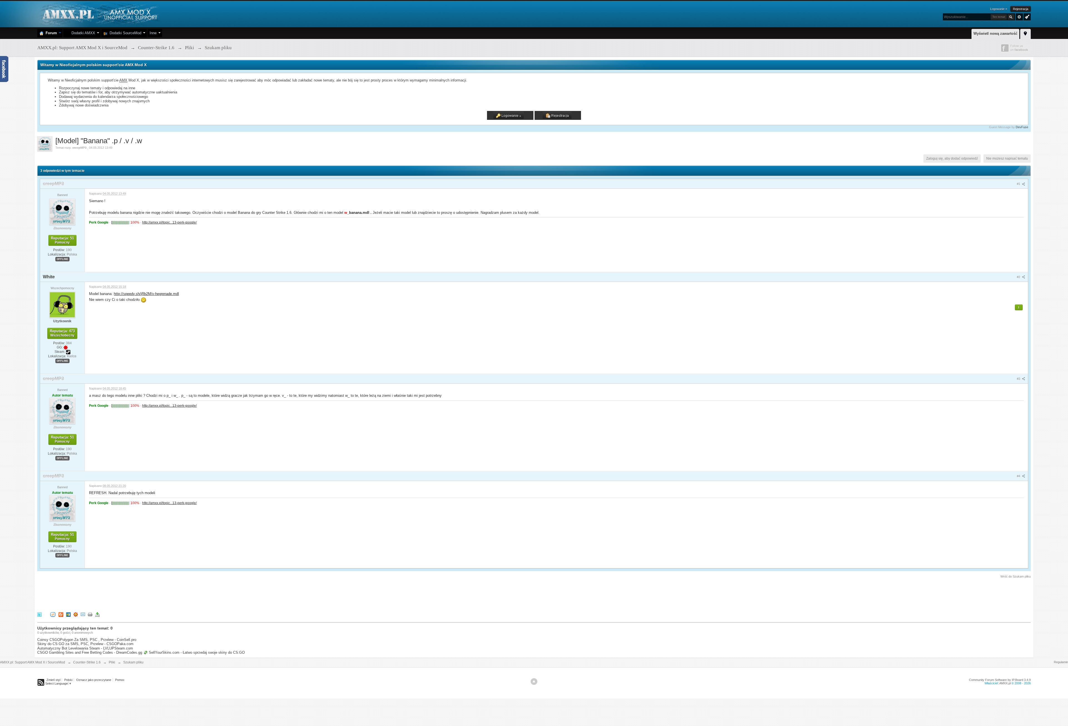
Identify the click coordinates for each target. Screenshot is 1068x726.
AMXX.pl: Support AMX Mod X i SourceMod (32, 662)
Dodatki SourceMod (124, 33)
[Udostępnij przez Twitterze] (39, 614)
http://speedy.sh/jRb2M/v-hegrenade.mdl (146, 294)
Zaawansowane (1019, 17)
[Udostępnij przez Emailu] (83, 614)
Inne (153, 33)
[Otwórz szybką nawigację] (1025, 33)
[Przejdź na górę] (534, 681)
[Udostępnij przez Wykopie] (53, 614)
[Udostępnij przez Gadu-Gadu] (75, 614)
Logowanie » (998, 9)
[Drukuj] (90, 614)
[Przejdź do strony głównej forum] (99, 14)
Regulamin (1061, 662)
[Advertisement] (138, 594)
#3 (1019, 378)
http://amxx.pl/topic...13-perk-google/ (169, 222)
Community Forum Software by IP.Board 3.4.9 (1000, 680)
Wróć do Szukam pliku (1015, 576)
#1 (1019, 183)
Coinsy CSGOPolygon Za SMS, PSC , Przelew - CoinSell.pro (86, 640)
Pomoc (120, 680)
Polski (68, 680)
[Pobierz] (97, 614)
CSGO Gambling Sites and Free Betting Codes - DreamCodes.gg (89, 652)
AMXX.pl (1005, 683)
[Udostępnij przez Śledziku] (68, 614)
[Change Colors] (1026, 16)
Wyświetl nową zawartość (995, 33)
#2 (1019, 277)
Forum (50, 33)
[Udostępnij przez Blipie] (60, 614)
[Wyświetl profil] (62, 212)
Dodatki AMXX (82, 33)
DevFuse (1022, 127)
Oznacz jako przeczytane (93, 680)
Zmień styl (53, 680)
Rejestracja (1020, 9)
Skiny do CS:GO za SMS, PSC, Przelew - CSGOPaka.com (85, 644)
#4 (1019, 476)
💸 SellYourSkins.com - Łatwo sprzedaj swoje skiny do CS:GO (194, 652)
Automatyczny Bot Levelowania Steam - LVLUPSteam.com (85, 648)
